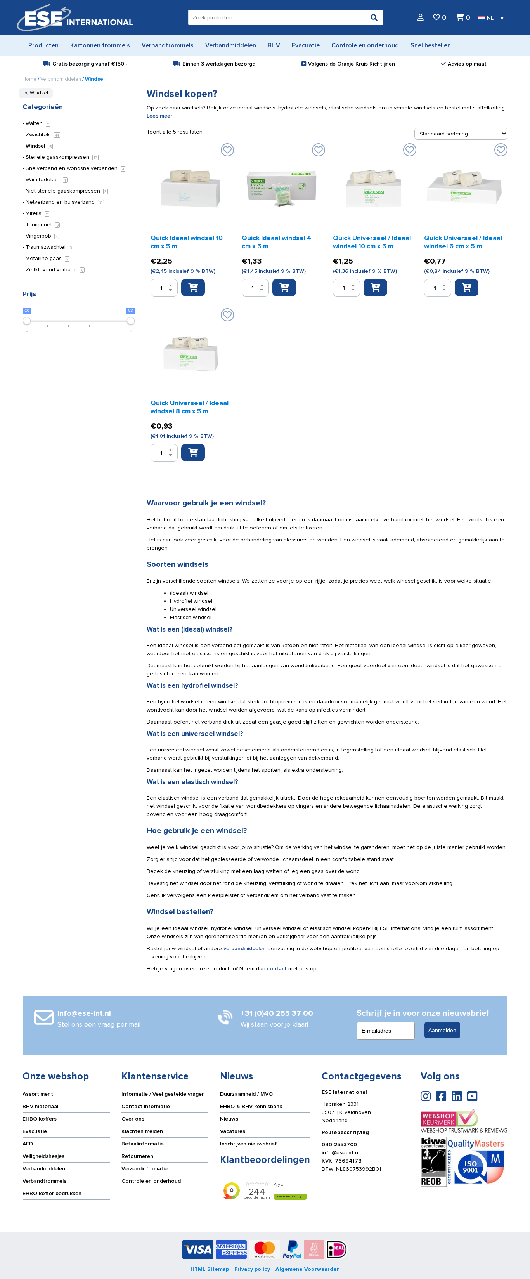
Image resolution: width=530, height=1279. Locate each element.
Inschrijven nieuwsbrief (248, 1143)
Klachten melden (142, 1131)
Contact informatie (145, 1106)
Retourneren (137, 1156)
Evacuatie (35, 1131)
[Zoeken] (374, 17)
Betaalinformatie (142, 1143)
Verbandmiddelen (60, 79)
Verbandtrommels (44, 1181)
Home (29, 79)
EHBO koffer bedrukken (52, 1193)
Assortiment (38, 1094)
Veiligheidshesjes (43, 1156)
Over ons (132, 1119)
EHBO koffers (40, 1119)
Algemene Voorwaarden (307, 1269)
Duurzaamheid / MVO (246, 1094)
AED (28, 1143)
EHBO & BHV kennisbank (251, 1106)
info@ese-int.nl (340, 1152)
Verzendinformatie (144, 1168)
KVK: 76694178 (342, 1161)
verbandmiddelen (244, 948)
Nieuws (229, 1119)
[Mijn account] (421, 18)
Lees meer (159, 116)
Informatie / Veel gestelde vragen (163, 1094)
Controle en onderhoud (151, 1181)
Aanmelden (442, 1030)
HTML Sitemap (210, 1269)
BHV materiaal (40, 1106)
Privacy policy (252, 1269)
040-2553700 (339, 1144)
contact (277, 968)
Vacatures (232, 1131)
